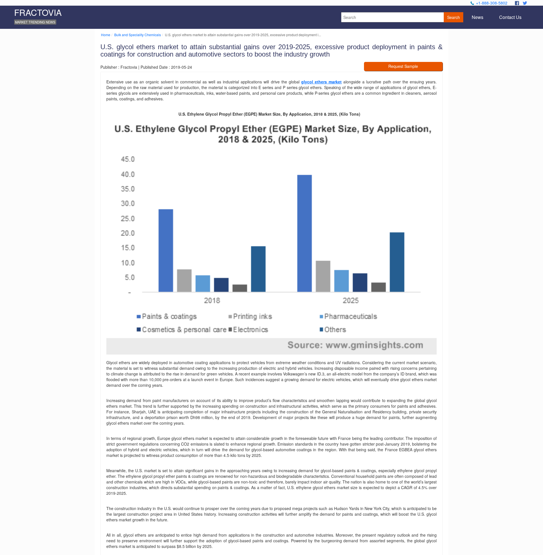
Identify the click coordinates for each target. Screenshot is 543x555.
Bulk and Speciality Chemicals (137, 34)
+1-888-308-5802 (491, 3)
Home (105, 34)
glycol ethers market (321, 82)
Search (453, 17)
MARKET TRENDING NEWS (35, 22)
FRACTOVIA (38, 12)
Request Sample (403, 66)
